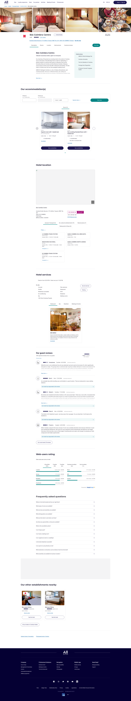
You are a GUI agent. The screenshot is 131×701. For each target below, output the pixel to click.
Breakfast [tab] (66, 304)
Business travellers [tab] (71, 465)
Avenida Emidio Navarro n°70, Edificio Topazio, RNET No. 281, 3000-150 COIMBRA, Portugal (51, 40)
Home (5, 6)
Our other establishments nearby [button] (38, 585)
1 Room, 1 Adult (58, 100)
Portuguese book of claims (42, 636)
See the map (78, 40)
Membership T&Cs (53, 687)
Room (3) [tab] (65, 107)
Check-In (26, 96)
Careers (22, 669)
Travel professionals (43, 669)
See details (52, 341)
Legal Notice (74, 687)
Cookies (67, 687)
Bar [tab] (60, 304)
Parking (84, 290)
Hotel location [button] (43, 165)
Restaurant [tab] (53, 304)
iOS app (76, 667)
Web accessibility (60, 664)
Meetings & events (42, 667)
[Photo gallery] (65, 20)
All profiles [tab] (47, 465)
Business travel (42, 664)
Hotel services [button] (43, 274)
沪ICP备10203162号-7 (70, 691)
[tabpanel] (65, 132)
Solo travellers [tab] (83, 465)
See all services (85, 286)
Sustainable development (26, 671)
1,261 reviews (43, 37)
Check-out (41, 96)
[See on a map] (65, 187)
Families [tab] (62, 465)
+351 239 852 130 (72, 212)
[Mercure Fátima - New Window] (54, 598)
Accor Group (23, 664)
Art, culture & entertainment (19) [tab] (66, 223)
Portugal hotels (15, 6)
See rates (96, 45)
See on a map (27, 613)
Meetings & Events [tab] (76, 304)
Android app (77, 669)
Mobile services (77, 664)
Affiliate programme (25, 673)
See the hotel (31, 617)
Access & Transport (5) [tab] (50, 223)
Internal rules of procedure (27, 636)
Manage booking (95, 664)
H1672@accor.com (72, 217)
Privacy (61, 687)
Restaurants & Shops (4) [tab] (65, 226)
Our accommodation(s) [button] (33, 89)
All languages (59, 669)
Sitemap (58, 667)
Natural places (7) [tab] (82, 223)
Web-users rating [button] (45, 454)
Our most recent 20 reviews (44, 442)
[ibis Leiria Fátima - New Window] (31, 598)
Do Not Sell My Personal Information (86, 687)
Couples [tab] (55, 465)
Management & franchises (26, 667)
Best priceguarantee (107, 35)
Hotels (9, 6)
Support (94, 667)
